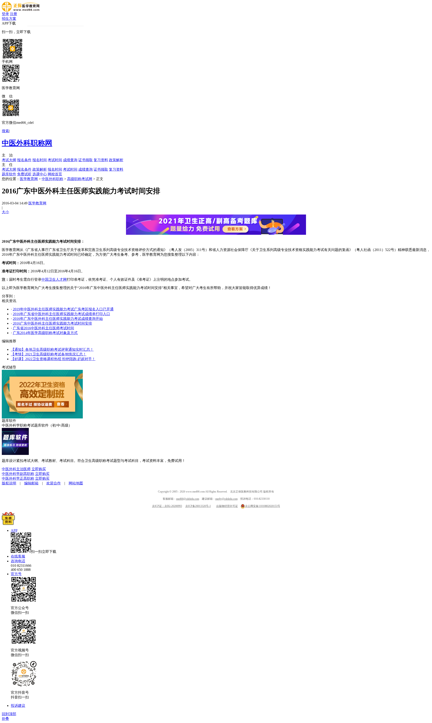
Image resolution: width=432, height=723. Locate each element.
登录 (5, 14)
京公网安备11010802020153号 (262, 506)
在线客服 (18, 556)
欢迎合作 (53, 483)
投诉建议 (18, 705)
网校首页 (55, 174)
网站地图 (76, 483)
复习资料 (101, 160)
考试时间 (55, 160)
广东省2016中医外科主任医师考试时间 (43, 328)
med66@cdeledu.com (187, 498)
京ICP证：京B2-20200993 (167, 506)
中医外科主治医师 (16, 469)
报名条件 (24, 160)
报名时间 (39, 160)
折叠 (5, 719)
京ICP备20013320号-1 (198, 506)
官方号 (16, 574)
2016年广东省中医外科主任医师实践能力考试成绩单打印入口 (61, 314)
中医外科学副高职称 (18, 474)
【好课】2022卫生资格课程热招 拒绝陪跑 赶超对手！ (53, 359)
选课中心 (39, 174)
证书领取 (85, 160)
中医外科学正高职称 (18, 478)
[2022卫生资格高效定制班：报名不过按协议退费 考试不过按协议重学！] (42, 417)
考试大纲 (9, 160)
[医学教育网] (20, 10)
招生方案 (9, 18)
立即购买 (39, 469)
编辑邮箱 (31, 483)
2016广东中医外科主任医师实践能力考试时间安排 (52, 323)
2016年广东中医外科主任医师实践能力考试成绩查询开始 (58, 319)
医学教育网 (29, 179)
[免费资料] (8, 524)
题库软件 (9, 174)
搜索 (5, 131)
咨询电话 (18, 561)
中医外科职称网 (27, 143)
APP (14, 530)
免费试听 (24, 174)
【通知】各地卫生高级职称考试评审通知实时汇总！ (52, 349)
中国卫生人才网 (54, 279)
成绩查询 (70, 160)
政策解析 (116, 160)
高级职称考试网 (79, 179)
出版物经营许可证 (227, 506)
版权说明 (9, 483)
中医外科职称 (52, 179)
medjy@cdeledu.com (226, 498)
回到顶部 (9, 714)
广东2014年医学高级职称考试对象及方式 (45, 333)
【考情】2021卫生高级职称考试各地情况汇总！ (48, 354)
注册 (13, 14)
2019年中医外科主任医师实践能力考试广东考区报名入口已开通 (63, 309)
